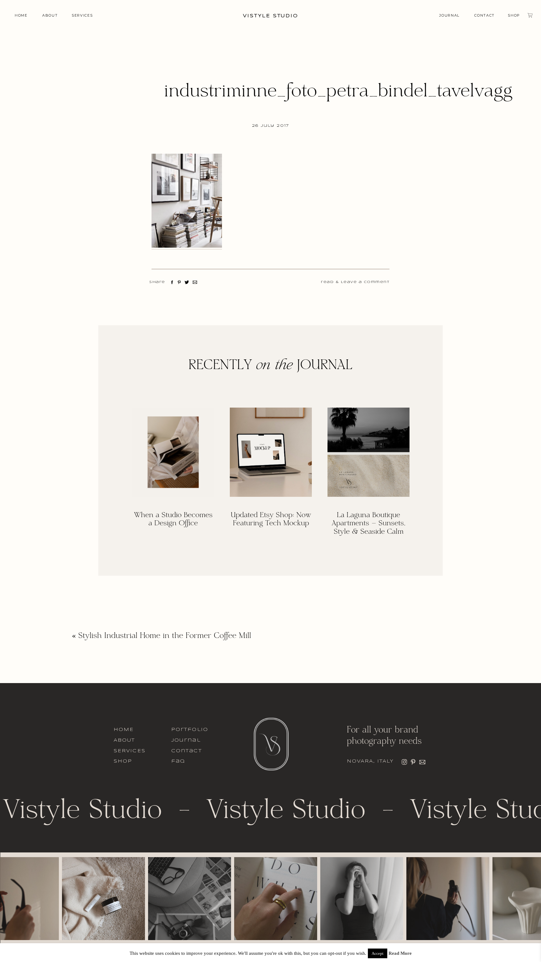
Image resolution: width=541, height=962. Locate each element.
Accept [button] (378, 953)
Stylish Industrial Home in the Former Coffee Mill (164, 636)
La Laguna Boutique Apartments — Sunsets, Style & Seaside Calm (368, 524)
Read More (400, 953)
